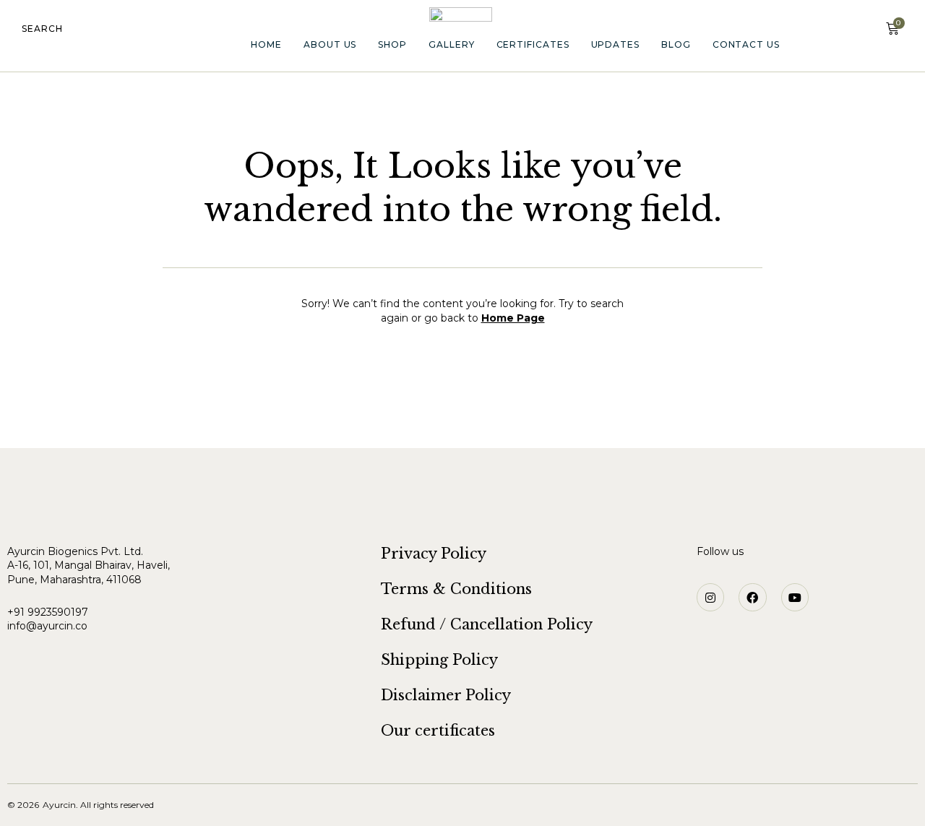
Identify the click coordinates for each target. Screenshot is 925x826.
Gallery (451, 44)
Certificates (532, 44)
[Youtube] (795, 597)
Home (266, 44)
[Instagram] (710, 597)
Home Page (513, 317)
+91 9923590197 (49, 612)
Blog (676, 44)
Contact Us (746, 44)
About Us (330, 44)
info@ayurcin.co (47, 625)
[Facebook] (752, 597)
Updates (615, 44)
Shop (392, 44)
